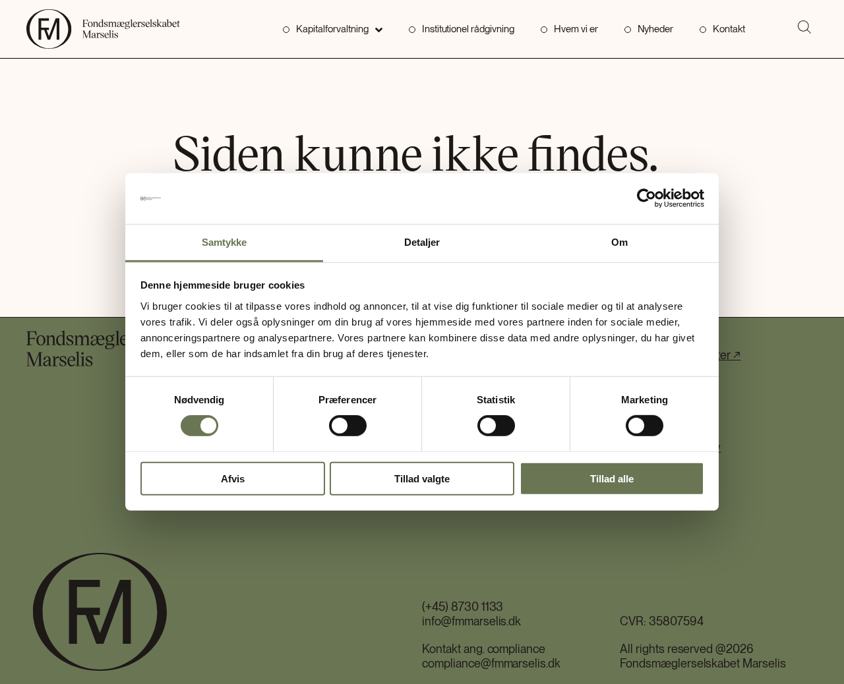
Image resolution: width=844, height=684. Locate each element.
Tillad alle (612, 478)
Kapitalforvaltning (332, 29)
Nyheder (656, 29)
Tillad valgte (422, 478)
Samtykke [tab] (224, 242)
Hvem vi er (576, 29)
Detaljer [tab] (422, 242)
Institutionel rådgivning (468, 29)
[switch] (348, 425)
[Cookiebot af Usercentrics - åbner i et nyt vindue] (646, 198)
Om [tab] (619, 242)
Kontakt (729, 29)
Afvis (233, 478)
